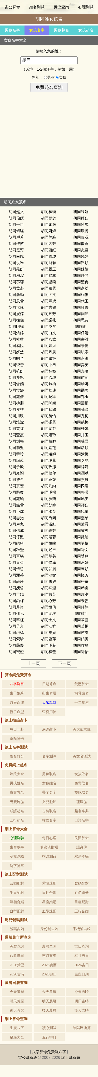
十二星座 (81, 703)
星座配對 (81, 902)
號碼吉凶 (17, 929)
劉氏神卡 (17, 739)
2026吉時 (17, 974)
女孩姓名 (49, 783)
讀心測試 (49, 1028)
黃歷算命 (81, 684)
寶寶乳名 (17, 792)
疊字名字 (49, 792)
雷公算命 (12, 7)
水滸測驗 (81, 856)
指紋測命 (49, 856)
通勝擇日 (17, 955)
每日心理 (49, 838)
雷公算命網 (27, 1058)
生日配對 (17, 892)
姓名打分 (17, 756)
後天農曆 (49, 1010)
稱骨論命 (81, 693)
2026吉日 (81, 965)
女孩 (62, 77)
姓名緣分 (81, 892)
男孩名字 (12, 30)
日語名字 (81, 820)
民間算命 (81, 838)
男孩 (51, 77)
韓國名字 (49, 820)
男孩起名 (61, 30)
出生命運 (49, 693)
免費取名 (81, 783)
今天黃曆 (17, 992)
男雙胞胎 (17, 802)
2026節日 (49, 974)
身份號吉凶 (49, 929)
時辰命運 (17, 703)
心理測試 (85, 7)
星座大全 (17, 1037)
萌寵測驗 (17, 856)
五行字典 (49, 1037)
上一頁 (33, 663)
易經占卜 (49, 729)
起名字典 (81, 811)
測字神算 (17, 866)
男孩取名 (49, 774)
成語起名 (17, 811)
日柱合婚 (49, 892)
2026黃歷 (17, 965)
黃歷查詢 (61, 7)
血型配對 (17, 911)
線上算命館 (70, 1058)
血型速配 (49, 911)
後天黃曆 (17, 1010)
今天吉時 (81, 992)
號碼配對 (81, 883)
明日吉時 (81, 1001)
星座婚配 (49, 902)
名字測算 (49, 756)
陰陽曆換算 (82, 1028)
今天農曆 (49, 992)
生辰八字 (17, 1028)
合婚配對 (17, 883)
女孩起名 (85, 30)
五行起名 (17, 820)
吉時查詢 (49, 955)
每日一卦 (17, 729)
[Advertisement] (49, 146)
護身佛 (81, 847)
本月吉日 (81, 955)
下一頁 (64, 663)
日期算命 (49, 684)
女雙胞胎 (49, 802)
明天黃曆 (17, 1001)
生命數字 (17, 847)
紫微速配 (49, 883)
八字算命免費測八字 (49, 1052)
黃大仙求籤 (82, 729)
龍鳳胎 (81, 802)
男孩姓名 (17, 783)
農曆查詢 (49, 946)
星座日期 (81, 974)
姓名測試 (36, 7)
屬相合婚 (17, 902)
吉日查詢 (81, 946)
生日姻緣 (17, 693)
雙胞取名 (81, 792)
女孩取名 (81, 774)
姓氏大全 (17, 774)
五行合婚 (81, 911)
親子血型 (17, 712)
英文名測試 (82, 756)
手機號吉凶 (82, 929)
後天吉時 (81, 1010)
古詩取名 (49, 811)
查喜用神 (49, 712)
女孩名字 (36, 30)
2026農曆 (49, 965)
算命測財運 (49, 847)
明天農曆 (49, 1001)
